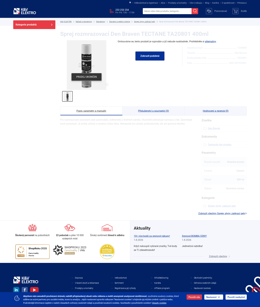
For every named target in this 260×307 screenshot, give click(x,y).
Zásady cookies (159, 303)
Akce (163, 3)
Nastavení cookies (202, 288)
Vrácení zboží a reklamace (87, 283)
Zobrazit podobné (149, 56)
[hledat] (195, 11)
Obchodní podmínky (203, 278)
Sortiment (119, 283)
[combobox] (167, 11)
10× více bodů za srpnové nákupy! (152, 236)
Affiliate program (162, 288)
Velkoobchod (121, 278)
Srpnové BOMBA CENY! (194, 236)
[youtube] (34, 290)
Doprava (79, 278)
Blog (207, 3)
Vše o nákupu (196, 3)
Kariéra (215, 3)
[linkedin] (16, 290)
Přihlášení (242, 3)
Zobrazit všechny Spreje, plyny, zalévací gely (221, 213)
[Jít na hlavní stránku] (130, 2)
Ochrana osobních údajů (205, 283)
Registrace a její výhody (125, 288)
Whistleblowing (161, 278)
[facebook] (25, 290)
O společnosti (228, 3)
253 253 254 (122, 9)
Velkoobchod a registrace (146, 3)
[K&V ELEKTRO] (24, 11)
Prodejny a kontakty (177, 3)
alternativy (210, 41)
